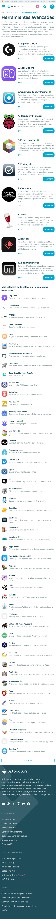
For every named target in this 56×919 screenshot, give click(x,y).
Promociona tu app (10, 866)
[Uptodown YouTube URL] (3, 804)
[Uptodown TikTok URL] (8, 804)
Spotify (21, 1)
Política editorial (8, 827)
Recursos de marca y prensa (14, 836)
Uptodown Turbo (12, 875)
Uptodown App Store (11, 858)
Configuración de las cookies (14, 901)
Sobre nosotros (8, 819)
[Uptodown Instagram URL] (18, 804)
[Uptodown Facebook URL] (28, 804)
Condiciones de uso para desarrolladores (20, 906)
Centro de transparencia (12, 831)
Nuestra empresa (9, 823)
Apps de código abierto (32, 1)
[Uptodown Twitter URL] (13, 804)
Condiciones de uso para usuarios (16, 893)
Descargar (49, 58)
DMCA (4, 910)
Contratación (7, 844)
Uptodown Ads (8, 871)
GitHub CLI (44, 1)
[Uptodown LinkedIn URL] (23, 804)
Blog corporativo (9, 840)
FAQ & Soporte (8, 879)
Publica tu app (7, 862)
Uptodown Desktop (11, 1)
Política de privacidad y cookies (15, 897)
